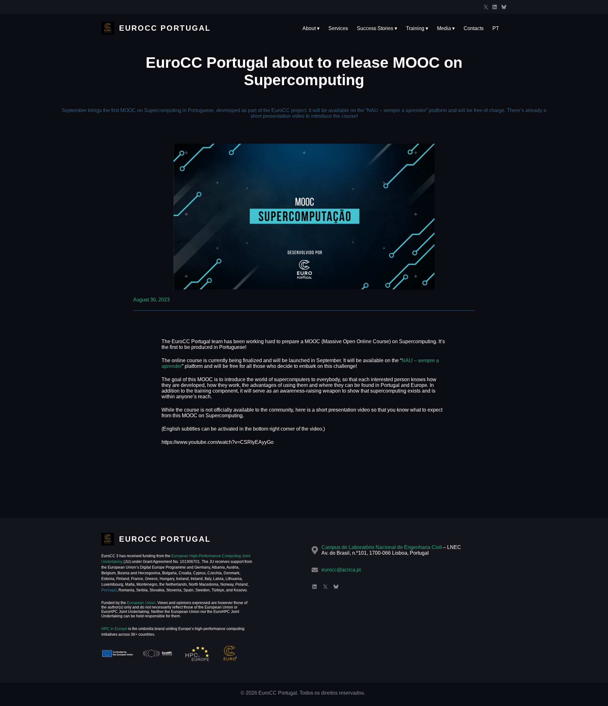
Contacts (474, 28)
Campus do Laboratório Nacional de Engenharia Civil (381, 547)
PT (495, 28)
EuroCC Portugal (165, 28)
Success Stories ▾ (377, 28)
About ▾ (311, 28)
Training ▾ (417, 28)
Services (338, 28)
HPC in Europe (114, 629)
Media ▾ (446, 28)
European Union (140, 603)
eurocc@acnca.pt (341, 569)
